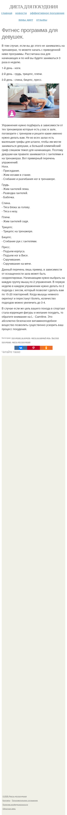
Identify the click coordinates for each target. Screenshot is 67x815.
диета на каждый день (41, 337)
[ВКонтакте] (20, 348)
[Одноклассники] (46, 348)
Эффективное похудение (47, 13)
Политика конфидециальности (15, 804)
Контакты (6, 800)
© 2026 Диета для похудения (15, 796)
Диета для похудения (33, 6)
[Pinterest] (33, 348)
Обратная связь (9, 808)
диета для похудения (21, 342)
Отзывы (41, 20)
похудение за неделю (21, 337)
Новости (21, 13)
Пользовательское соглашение (25, 800)
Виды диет (26, 20)
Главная (6, 13)
